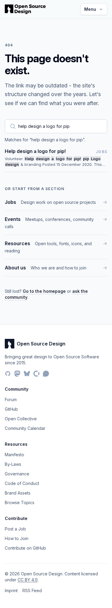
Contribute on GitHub (25, 548)
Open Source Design (41, 344)
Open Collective (21, 418)
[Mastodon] (17, 374)
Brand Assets (17, 492)
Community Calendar (25, 428)
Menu (90, 9)
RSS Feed (32, 590)
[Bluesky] (27, 374)
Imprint (11, 590)
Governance (17, 473)
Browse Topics (19, 502)
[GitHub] (8, 374)
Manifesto (14, 454)
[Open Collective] (36, 374)
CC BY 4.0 (28, 579)
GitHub (11, 409)
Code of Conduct (22, 483)
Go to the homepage (44, 291)
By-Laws (13, 464)
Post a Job (15, 528)
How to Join (16, 538)
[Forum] (46, 374)
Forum (11, 399)
